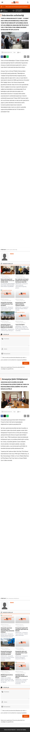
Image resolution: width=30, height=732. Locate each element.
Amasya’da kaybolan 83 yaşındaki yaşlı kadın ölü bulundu (21, 629)
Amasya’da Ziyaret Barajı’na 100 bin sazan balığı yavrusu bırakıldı (7, 326)
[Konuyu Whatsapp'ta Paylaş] (7, 57)
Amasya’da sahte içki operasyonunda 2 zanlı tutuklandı (21, 653)
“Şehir (7, 598)
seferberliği (14, 249)
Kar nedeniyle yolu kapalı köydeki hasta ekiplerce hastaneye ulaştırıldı (22, 280)
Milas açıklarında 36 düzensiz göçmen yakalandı (17, 6)
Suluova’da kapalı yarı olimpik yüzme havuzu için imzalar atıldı (7, 280)
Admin (12, 253)
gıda (11, 249)
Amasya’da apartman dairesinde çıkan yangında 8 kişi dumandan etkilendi (7, 630)
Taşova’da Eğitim (20, 324)
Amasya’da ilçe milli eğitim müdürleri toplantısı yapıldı (20, 304)
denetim (8, 249)
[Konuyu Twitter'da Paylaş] (5, 57)
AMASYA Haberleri (5, 275)
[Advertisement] (15, 180)
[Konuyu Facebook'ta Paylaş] (2, 57)
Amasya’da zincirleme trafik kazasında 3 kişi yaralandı (7, 304)
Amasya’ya (11, 598)
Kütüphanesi (16, 598)
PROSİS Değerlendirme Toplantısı (7, 675)
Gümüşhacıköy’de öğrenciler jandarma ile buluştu (21, 676)
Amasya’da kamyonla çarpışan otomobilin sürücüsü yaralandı (6, 653)
